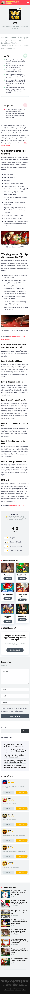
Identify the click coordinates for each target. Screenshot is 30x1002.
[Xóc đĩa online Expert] (10, 2)
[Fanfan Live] (7, 572)
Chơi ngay (8, 578)
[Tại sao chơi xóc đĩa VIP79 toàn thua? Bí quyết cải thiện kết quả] (5, 956)
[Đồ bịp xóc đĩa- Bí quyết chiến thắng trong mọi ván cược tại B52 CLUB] (5, 908)
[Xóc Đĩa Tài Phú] (7, 592)
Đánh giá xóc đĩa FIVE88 (16, 505)
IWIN (9, 830)
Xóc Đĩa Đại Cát (22, 575)
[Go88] (4, 801)
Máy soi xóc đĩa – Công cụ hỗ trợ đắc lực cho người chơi (14, 756)
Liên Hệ (24, 990)
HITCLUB (11, 862)
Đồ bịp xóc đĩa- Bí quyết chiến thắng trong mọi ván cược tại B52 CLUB (15, 751)
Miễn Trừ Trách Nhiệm (18, 988)
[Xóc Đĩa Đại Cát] (22, 572)
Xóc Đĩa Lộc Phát (8, 617)
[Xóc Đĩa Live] (22, 613)
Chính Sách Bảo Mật (9, 990)
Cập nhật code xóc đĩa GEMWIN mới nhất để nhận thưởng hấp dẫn (15, 761)
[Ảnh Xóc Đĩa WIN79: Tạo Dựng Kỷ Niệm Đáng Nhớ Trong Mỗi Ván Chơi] (5, 937)
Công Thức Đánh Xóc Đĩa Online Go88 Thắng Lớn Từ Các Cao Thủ (14, 746)
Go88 (9, 798)
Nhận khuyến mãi (15, 650)
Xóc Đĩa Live (22, 616)
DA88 (9, 781)
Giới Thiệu (9, 988)
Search (25, 731)
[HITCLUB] (4, 865)
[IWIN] (4, 833)
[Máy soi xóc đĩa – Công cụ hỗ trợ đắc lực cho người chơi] (5, 917)
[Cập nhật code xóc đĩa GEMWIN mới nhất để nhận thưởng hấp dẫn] (5, 927)
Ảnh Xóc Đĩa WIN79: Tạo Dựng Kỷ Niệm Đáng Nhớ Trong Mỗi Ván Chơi (15, 766)
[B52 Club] (4, 817)
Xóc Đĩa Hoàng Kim (22, 595)
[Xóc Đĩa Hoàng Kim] (22, 592)
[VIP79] (4, 849)
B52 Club (10, 814)
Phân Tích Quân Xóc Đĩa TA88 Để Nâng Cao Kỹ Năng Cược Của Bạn (19, 941)
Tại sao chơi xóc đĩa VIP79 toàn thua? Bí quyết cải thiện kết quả (19, 950)
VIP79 (10, 846)
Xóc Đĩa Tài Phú (8, 594)
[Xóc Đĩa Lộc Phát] (7, 613)
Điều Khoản (18, 990)
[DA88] (4, 784)
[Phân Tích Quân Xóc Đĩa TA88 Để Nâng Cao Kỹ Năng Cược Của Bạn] (5, 946)
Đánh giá (8, 792)
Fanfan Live (8, 575)
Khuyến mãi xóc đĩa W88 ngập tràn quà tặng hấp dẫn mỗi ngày (15, 638)
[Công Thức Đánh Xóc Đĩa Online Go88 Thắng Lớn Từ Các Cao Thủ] (5, 898)
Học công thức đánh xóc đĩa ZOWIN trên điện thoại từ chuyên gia (19, 960)
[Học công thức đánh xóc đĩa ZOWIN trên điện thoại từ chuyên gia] (5, 966)
